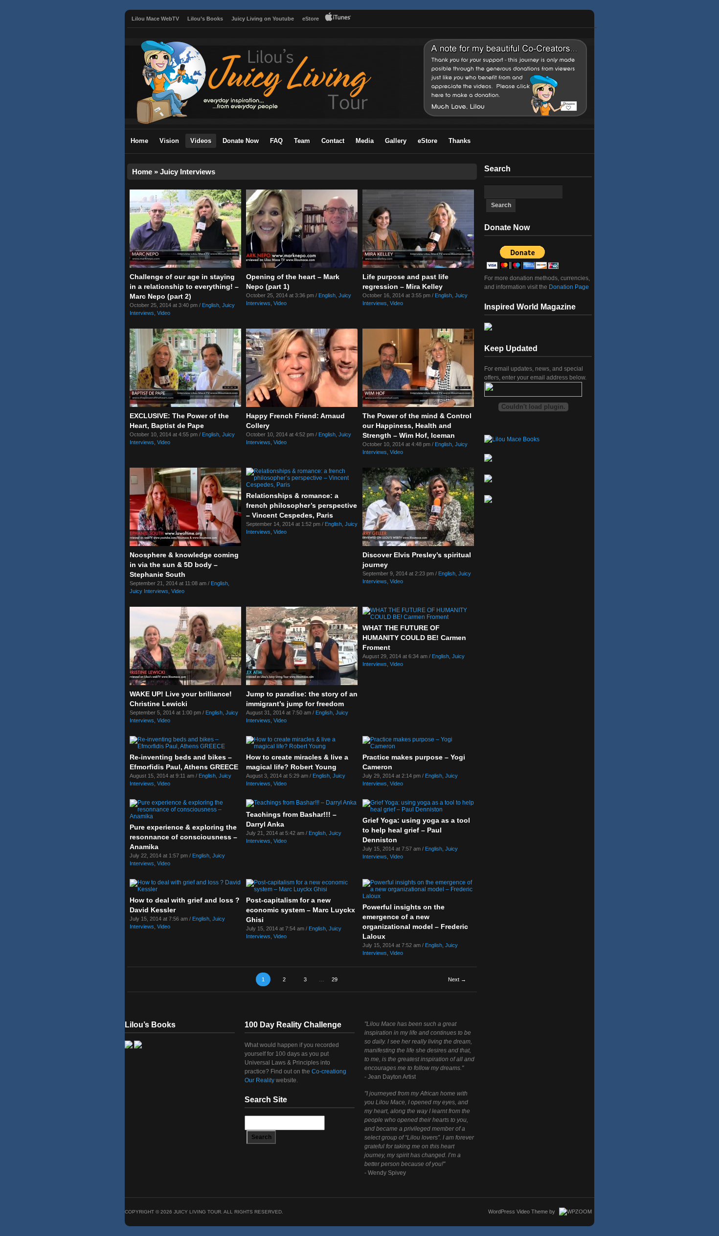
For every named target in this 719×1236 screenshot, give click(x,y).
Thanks (460, 140)
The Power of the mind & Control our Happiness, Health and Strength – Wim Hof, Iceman (417, 425)
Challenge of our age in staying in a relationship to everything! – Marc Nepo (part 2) (184, 286)
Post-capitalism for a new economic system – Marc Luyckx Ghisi (300, 910)
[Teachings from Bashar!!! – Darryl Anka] (301, 802)
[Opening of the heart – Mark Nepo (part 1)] (302, 265)
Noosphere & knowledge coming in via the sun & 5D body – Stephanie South (184, 564)
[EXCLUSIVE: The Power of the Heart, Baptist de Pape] (185, 405)
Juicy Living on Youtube (262, 19)
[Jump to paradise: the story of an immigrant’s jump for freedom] (302, 683)
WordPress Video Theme (518, 1211)
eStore (310, 19)
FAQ (276, 140)
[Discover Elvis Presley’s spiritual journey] (418, 544)
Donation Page (568, 287)
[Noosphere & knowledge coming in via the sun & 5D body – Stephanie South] (185, 544)
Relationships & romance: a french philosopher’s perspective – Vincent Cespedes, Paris (301, 505)
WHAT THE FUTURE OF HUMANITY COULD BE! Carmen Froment (414, 637)
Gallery (395, 140)
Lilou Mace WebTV (155, 19)
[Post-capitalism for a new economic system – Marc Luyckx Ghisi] (302, 889)
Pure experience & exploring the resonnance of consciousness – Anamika (183, 837)
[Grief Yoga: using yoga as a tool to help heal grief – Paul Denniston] (418, 809)
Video (163, 313)
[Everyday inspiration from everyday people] (359, 122)
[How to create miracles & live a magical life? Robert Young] (302, 746)
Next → (457, 979)
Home (139, 140)
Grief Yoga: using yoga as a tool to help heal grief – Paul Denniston (416, 830)
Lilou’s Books (205, 19)
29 (334, 979)
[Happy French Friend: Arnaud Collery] (302, 405)
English (210, 305)
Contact (332, 140)
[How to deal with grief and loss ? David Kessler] (185, 889)
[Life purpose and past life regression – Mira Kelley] (418, 265)
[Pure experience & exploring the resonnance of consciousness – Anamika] (185, 816)
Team (302, 140)
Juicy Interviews (149, 591)
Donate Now (241, 140)
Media (365, 140)
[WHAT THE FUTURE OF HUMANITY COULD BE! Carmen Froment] (418, 617)
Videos (200, 140)
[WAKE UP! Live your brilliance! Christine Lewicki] (185, 683)
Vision (169, 140)
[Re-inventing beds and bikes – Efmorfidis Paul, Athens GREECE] (185, 746)
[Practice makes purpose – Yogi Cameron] (418, 746)
